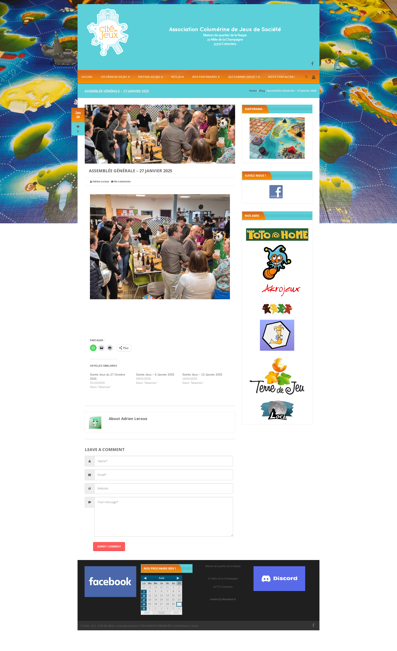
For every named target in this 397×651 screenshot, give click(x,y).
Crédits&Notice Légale (185, 626)
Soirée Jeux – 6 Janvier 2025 (155, 374)
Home (253, 90)
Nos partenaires (204, 77)
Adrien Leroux (100, 181)
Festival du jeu (149, 77)
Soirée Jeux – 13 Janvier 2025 (202, 374)
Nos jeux (177, 77)
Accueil (87, 77)
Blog (262, 90)
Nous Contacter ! (281, 77)
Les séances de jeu (114, 77)
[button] (313, 77)
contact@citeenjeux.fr (223, 599)
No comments (122, 181)
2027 (176, 612)
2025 (147, 612)
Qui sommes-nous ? (242, 77)
